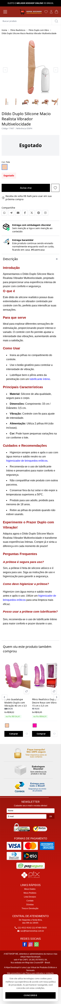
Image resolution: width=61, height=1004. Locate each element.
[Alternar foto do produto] (26, 691)
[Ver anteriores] (5, 697)
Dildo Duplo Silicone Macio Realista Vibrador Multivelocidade (29, 33)
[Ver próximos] (56, 697)
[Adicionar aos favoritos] (27, 734)
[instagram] (30, 944)
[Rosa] (34, 725)
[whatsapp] (36, 944)
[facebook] (24, 944)
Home (4, 30)
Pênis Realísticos (17, 30)
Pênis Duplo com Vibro (39, 30)
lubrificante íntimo (40, 379)
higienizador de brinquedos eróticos (26, 460)
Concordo (30, 995)
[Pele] (7, 725)
